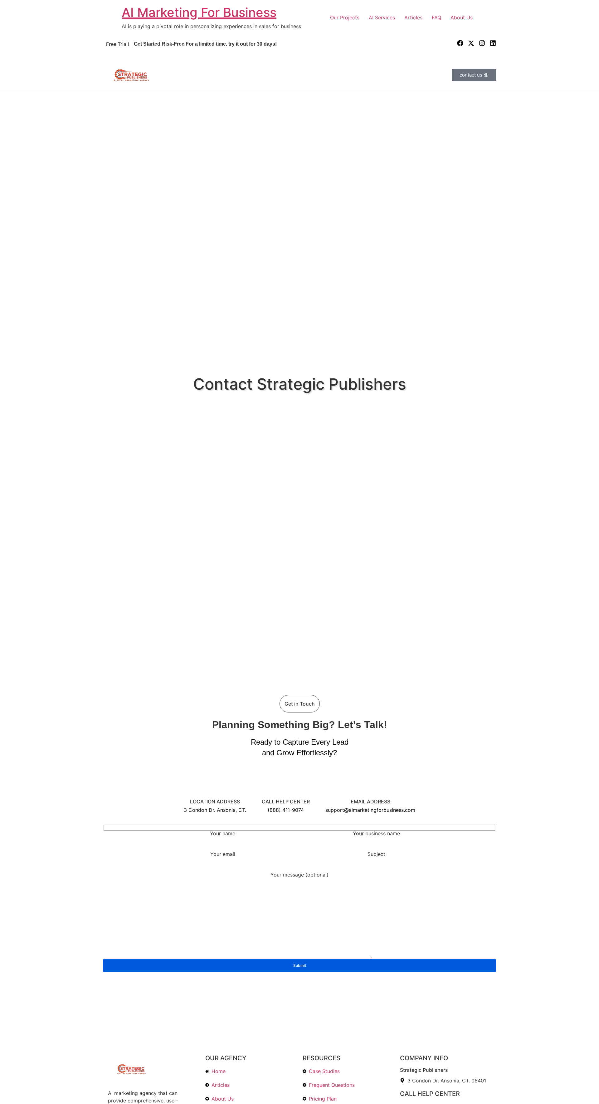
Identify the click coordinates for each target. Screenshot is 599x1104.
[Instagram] (482, 43)
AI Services (382, 17)
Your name (222, 834)
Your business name (376, 834)
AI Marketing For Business (199, 12)
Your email (222, 854)
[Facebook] (460, 43)
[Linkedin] (493, 43)
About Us (461, 17)
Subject (376, 854)
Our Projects (344, 17)
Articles (413, 17)
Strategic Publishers (424, 1070)
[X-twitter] (471, 43)
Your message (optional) (299, 875)
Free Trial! (117, 44)
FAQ (436, 17)
